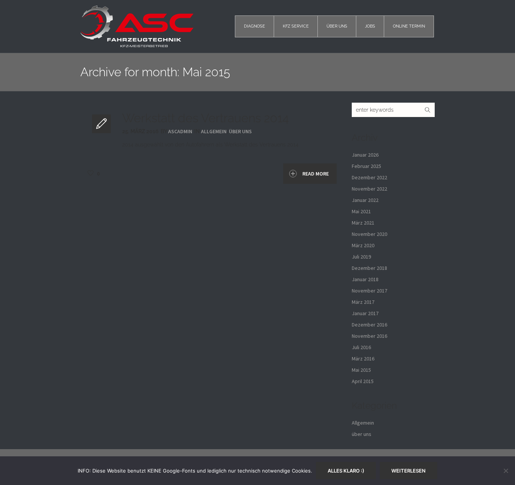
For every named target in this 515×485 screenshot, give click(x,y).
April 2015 (363, 381)
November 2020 (369, 234)
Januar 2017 (365, 313)
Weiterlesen (408, 471)
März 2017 (363, 302)
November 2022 (369, 188)
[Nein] (505, 470)
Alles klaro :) (346, 471)
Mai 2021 (361, 211)
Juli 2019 (361, 256)
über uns (240, 131)
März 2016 (363, 358)
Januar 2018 (365, 279)
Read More (315, 173)
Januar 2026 (365, 154)
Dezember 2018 (369, 268)
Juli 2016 (361, 347)
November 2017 (369, 290)
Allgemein (214, 131)
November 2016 (369, 336)
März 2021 (363, 222)
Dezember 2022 (369, 177)
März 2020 (363, 245)
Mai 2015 (361, 369)
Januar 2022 (365, 200)
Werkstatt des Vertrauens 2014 (205, 118)
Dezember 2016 (369, 324)
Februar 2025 (366, 166)
